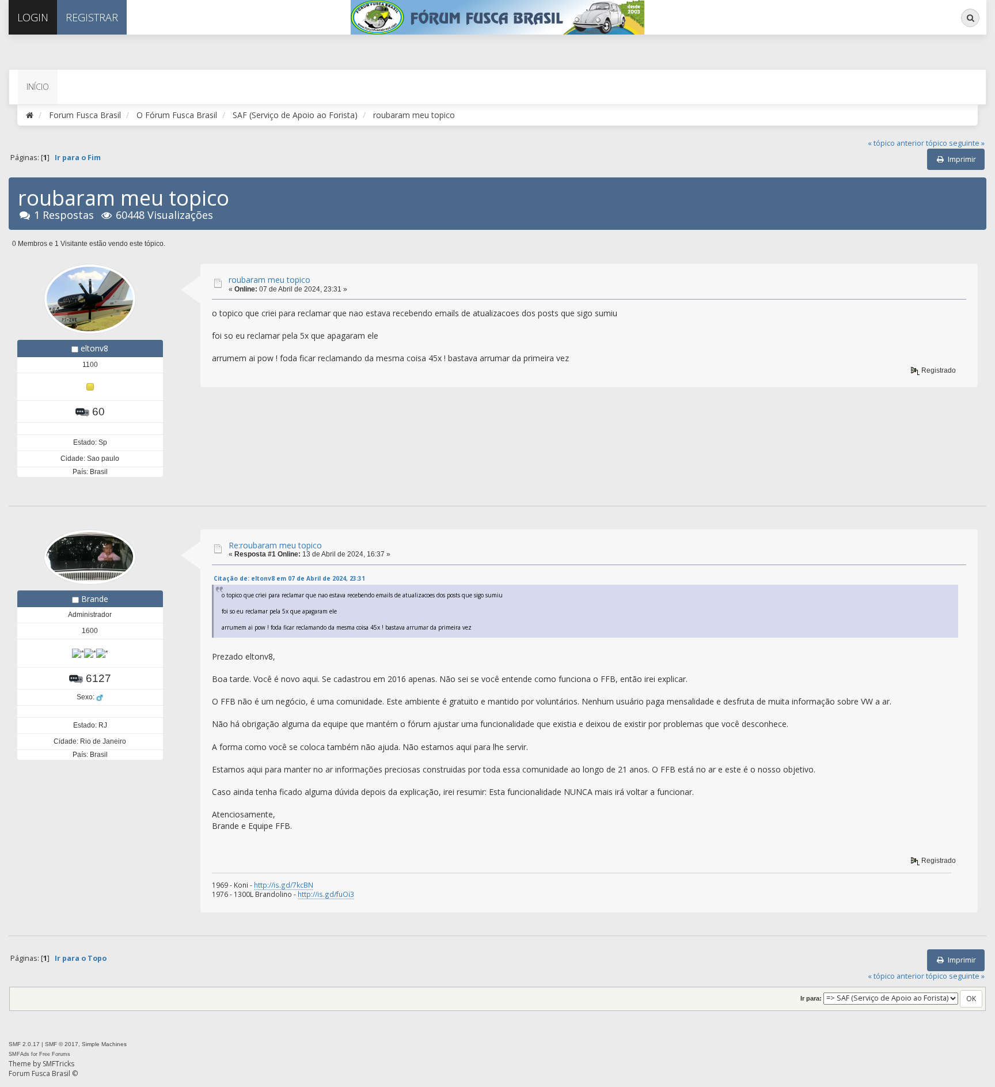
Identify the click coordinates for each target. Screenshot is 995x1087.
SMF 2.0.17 (24, 1044)
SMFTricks (58, 1064)
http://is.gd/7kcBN (283, 884)
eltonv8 (94, 348)
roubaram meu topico (269, 279)
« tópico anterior (896, 143)
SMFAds (19, 1054)
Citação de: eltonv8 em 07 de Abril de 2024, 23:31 (289, 578)
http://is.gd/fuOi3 (326, 894)
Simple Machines (104, 1044)
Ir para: (811, 998)
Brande (94, 598)
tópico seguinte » (955, 143)
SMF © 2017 (61, 1044)
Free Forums (54, 1054)
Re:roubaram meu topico (275, 545)
